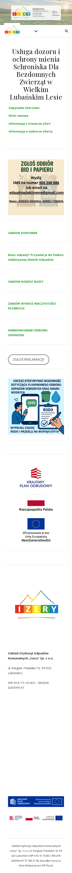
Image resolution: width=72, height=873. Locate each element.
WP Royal (47, 865)
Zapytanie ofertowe (24, 108)
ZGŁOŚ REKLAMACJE (28, 359)
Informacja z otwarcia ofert (30, 123)
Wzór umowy (18, 116)
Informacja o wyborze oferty (31, 131)
